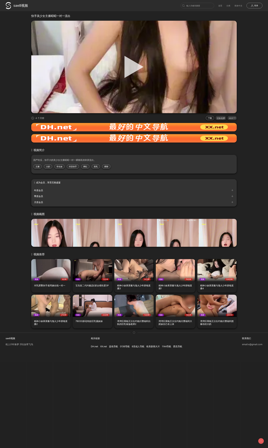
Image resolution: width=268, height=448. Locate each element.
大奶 (48, 166)
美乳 (96, 166)
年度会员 (38, 190)
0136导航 (125, 346)
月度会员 (38, 202)
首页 (220, 5)
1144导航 (166, 346)
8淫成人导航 (138, 346)
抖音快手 (73, 166)
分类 (228, 5)
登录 (256, 5)
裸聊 (106, 166)
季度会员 (38, 196)
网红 (85, 166)
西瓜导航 (177, 346)
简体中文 (238, 5)
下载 (210, 118)
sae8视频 (20, 5)
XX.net (103, 346)
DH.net (94, 346)
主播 (38, 166)
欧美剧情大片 (153, 346)
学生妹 (59, 166)
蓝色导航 (113, 346)
